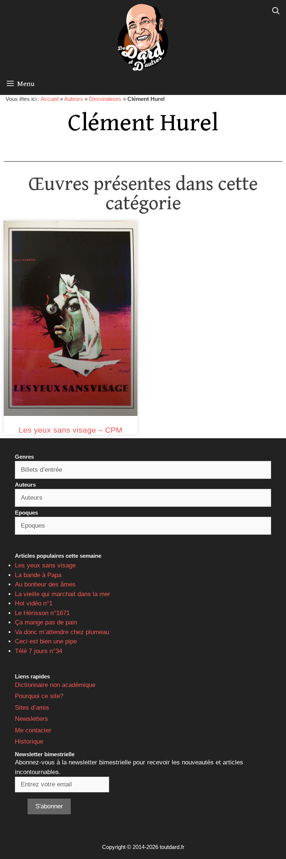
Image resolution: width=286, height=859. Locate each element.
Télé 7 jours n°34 (38, 651)
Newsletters (31, 718)
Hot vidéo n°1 (34, 603)
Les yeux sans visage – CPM (71, 430)
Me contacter (33, 730)
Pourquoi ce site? (39, 696)
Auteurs (73, 99)
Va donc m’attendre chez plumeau (62, 632)
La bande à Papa (38, 575)
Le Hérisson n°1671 (42, 613)
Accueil (49, 99)
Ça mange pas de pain (46, 622)
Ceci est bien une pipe (46, 641)
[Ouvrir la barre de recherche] (276, 11)
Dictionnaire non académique (55, 684)
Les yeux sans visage (45, 565)
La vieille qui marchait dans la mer (62, 594)
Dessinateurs (105, 99)
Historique (29, 741)
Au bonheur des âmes (45, 584)
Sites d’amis (32, 707)
